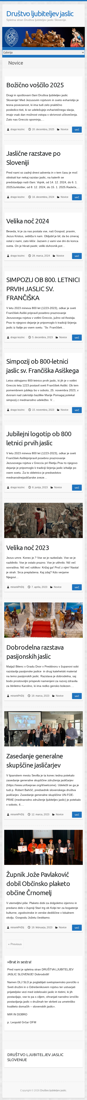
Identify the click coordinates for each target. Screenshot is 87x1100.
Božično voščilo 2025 (35, 84)
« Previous (15, 944)
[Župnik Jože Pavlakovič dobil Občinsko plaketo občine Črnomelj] (43, 847)
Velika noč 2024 (27, 221)
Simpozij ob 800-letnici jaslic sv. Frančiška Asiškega (42, 366)
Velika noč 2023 (27, 547)
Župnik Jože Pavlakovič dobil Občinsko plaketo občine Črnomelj (38, 883)
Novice (64, 129)
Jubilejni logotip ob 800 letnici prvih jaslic (38, 438)
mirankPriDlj (17, 587)
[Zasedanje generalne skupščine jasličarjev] (43, 728)
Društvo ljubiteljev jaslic (39, 13)
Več (77, 129)
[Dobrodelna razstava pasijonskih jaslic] (43, 620)
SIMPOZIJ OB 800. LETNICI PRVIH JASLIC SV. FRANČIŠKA (43, 289)
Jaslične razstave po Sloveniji (33, 158)
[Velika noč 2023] (43, 520)
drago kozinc (18, 129)
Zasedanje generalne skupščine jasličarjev (34, 760)
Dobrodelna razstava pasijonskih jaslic (35, 652)
